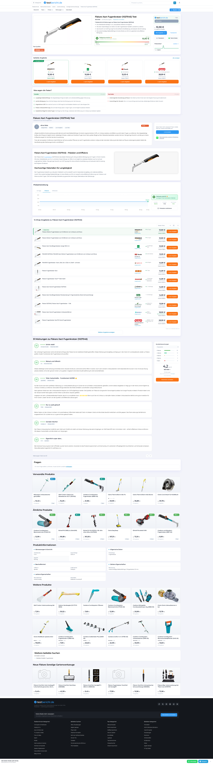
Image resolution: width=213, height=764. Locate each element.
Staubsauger (147, 732)
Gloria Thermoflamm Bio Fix (117, 494)
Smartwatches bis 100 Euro (78, 743)
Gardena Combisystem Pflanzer (93, 605)
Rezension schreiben (167, 379)
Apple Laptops (75, 727)
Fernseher (147, 724)
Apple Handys (148, 745)
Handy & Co (37, 727)
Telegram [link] (204, 761)
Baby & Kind (37, 753)
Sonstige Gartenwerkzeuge (72, 6)
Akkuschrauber (111, 724)
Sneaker (73, 740)
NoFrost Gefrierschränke (77, 735)
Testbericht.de (35, 6)
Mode (35, 740)
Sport (35, 738)
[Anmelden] (179, 2)
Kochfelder (110, 735)
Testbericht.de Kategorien (42, 721)
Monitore (146, 735)
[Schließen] (210, 761)
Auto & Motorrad (38, 730)
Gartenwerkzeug (61, 6)
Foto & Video (37, 735)
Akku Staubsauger (76, 724)
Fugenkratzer (48, 157)
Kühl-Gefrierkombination (151, 727)
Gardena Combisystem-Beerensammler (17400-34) (42, 531)
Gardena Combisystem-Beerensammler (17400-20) (116, 606)
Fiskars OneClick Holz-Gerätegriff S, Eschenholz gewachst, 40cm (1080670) (44, 686)
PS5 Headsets (74, 745)
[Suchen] (174, 2)
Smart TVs (73, 738)
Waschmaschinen (112, 745)
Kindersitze (147, 740)
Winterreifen (147, 738)
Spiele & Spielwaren (39, 748)
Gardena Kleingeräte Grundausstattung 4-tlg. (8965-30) (143, 606)
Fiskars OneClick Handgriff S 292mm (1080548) (92, 686)
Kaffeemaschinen (112, 730)
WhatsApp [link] (193, 761)
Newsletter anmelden (169, 715)
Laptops (109, 738)
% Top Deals (147, 748)
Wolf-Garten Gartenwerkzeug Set (44, 605)
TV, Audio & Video (39, 732)
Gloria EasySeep (113, 530)
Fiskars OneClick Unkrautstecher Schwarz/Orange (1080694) (143, 686)
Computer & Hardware (40, 724)
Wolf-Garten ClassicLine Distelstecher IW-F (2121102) (67, 495)
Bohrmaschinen (111, 727)
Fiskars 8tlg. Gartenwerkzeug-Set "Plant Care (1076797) (168, 686)
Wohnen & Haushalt (39, 745)
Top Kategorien (112, 721)
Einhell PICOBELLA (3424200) (67, 530)
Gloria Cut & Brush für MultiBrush (168, 494)
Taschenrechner (111, 740)
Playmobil (73, 730)
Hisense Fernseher (76, 732)
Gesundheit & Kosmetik (40, 751)
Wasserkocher (111, 743)
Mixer (145, 743)
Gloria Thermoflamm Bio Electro (143, 494)
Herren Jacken (111, 732)
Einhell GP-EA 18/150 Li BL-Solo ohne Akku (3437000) (93, 531)
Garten (53, 6)
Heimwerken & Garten (45, 6)
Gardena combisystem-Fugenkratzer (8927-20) (165, 531)
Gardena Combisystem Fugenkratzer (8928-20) (90, 495)
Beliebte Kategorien (150, 721)
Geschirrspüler (148, 730)
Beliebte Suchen (76, 721)
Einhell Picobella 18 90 (140, 530)
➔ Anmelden (167, 132)
